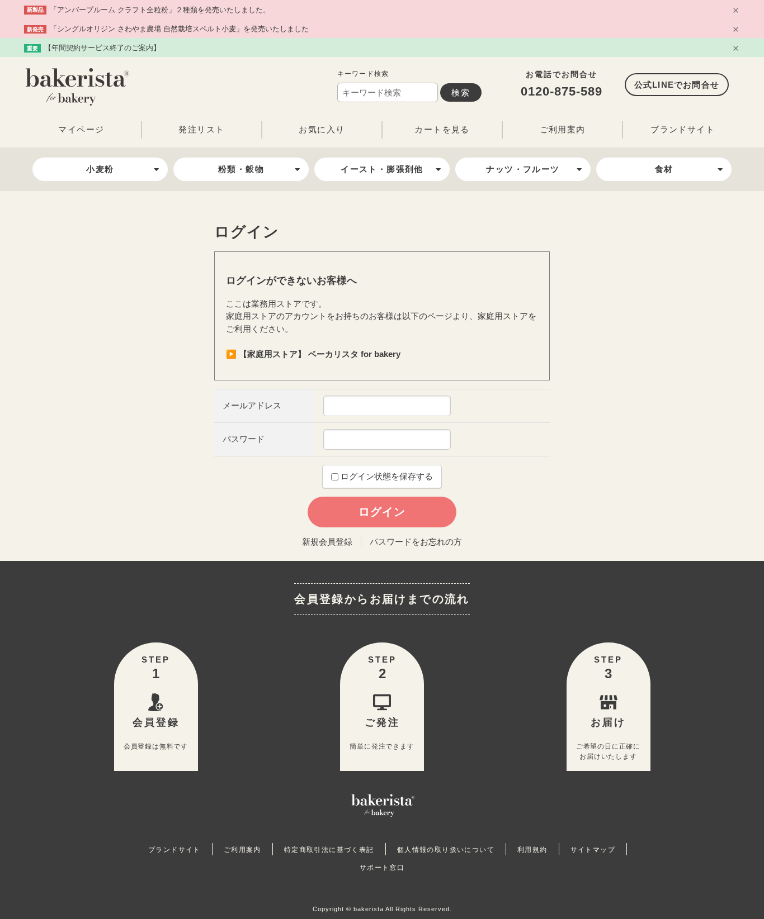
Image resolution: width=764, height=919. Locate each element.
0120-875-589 (561, 91)
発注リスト (201, 129)
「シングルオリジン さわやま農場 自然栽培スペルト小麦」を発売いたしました (179, 29)
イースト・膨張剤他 (382, 169)
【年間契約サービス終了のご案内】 (102, 48)
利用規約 (532, 850)
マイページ (81, 129)
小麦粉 (100, 169)
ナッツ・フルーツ (522, 169)
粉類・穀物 (241, 169)
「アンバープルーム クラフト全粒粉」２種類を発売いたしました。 (160, 10)
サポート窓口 (382, 868)
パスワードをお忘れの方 (416, 541)
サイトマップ (592, 850)
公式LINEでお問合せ (676, 84)
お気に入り (322, 129)
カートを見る (441, 129)
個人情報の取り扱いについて (445, 850)
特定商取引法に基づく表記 (329, 850)
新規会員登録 (327, 541)
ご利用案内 (563, 129)
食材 (664, 169)
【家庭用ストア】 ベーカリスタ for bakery (319, 354)
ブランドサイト (682, 129)
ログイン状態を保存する (385, 476)
